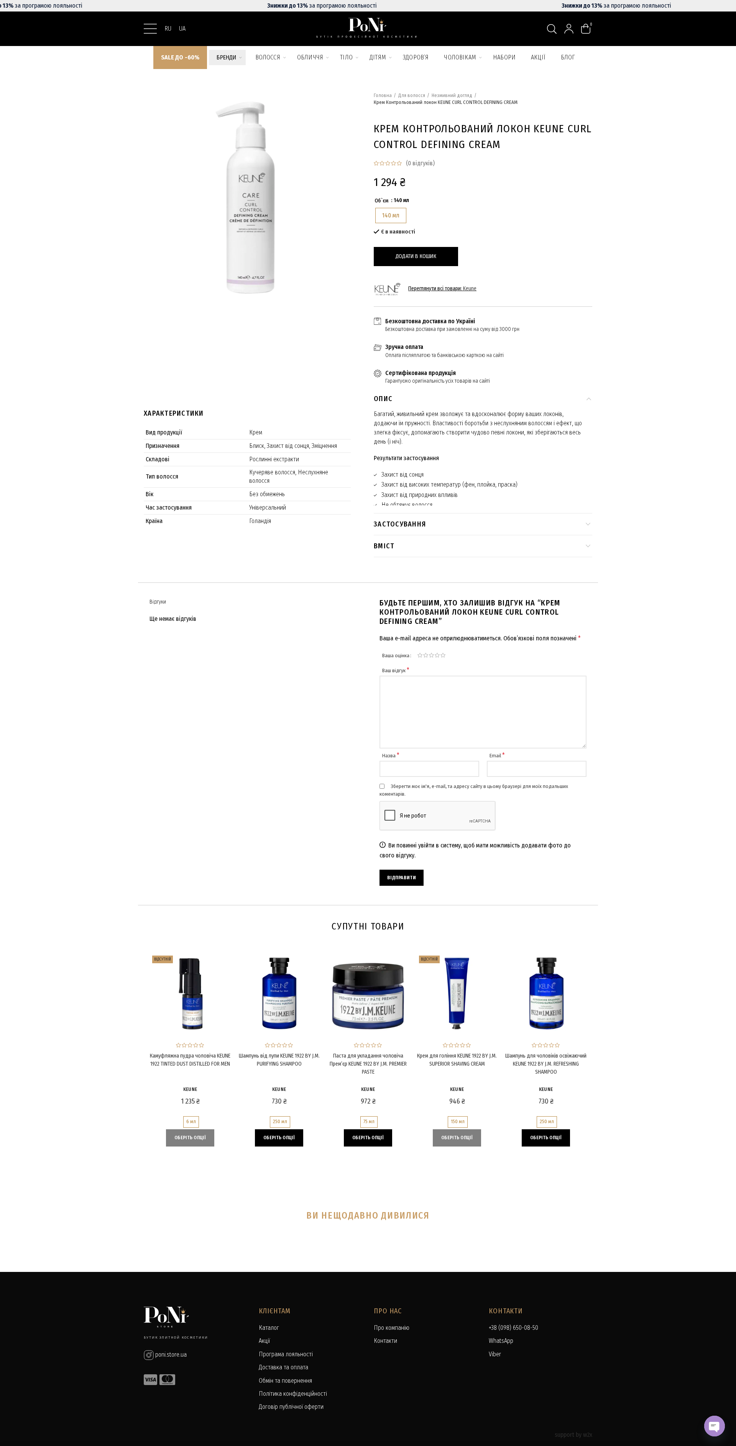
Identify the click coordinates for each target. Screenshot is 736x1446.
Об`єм (381, 200)
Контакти (385, 1340)
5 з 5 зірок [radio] (443, 655)
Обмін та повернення (285, 1380)
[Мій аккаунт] (568, 28)
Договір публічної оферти (291, 1406)
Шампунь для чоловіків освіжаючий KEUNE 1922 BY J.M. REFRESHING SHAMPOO (545, 1064)
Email (497, 755)
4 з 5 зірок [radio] (437, 655)
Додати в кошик (416, 256)
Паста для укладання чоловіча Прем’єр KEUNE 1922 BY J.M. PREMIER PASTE (368, 1064)
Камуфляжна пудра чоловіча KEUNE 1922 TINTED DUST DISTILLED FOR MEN (190, 1060)
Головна (383, 95)
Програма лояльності (286, 1354)
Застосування (400, 524)
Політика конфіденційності (293, 1393)
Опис (383, 399)
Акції (264, 1340)
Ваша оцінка (395, 655)
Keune (469, 288)
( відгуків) (420, 163)
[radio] (390, 215)
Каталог (269, 1327)
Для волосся (411, 95)
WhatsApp (501, 1340)
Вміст (384, 546)
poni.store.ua (170, 1354)
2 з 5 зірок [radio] (426, 655)
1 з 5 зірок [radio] (420, 655)
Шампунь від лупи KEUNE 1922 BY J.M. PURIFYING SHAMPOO (279, 1060)
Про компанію (391, 1327)
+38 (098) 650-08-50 (513, 1327)
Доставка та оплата (283, 1367)
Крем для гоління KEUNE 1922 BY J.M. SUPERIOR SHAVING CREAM (457, 1060)
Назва (390, 755)
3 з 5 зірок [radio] (431, 655)
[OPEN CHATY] (714, 1426)
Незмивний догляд (452, 95)
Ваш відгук (395, 670)
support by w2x (573, 1434)
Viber (495, 1354)
